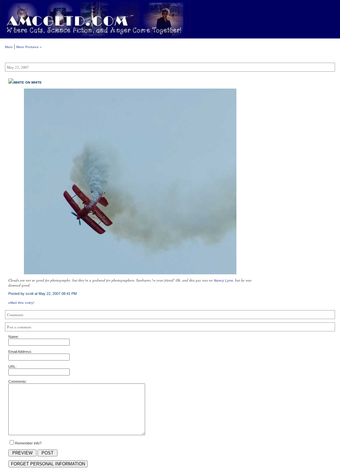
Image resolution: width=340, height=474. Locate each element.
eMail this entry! (21, 303)
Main (9, 47)
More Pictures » (29, 47)
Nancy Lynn (223, 280)
